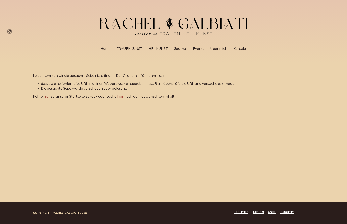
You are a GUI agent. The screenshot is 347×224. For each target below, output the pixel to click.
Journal (180, 49)
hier (47, 96)
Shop (272, 211)
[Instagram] (9, 31)
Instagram (287, 211)
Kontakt (239, 49)
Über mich (218, 49)
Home (105, 49)
